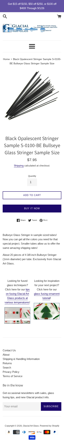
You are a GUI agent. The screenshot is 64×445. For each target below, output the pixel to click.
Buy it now (32, 208)
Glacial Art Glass (31, 426)
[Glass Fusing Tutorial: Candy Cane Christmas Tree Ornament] (47, 318)
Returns (7, 363)
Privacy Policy (11, 371)
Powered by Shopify (49, 426)
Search (7, 367)
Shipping (19, 165)
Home (6, 59)
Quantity (32, 176)
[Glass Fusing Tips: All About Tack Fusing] (17, 322)
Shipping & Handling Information (21, 358)
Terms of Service (12, 376)
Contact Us (9, 350)
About (6, 354)
